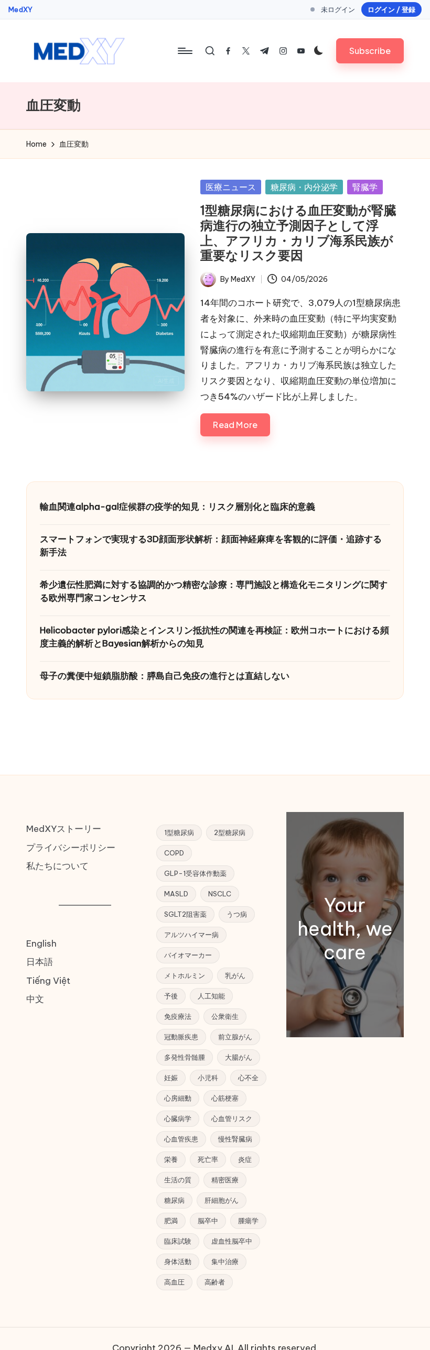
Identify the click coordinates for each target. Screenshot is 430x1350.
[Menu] (184, 50)
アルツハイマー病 (191, 934)
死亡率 (208, 1159)
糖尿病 (174, 1200)
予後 (171, 996)
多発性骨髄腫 (184, 1057)
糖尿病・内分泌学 (304, 187)
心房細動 (177, 1098)
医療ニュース (231, 187)
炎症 (245, 1159)
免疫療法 (177, 1016)
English (41, 943)
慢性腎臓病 (235, 1139)
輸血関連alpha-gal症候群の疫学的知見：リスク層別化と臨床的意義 (177, 506)
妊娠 (171, 1077)
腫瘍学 (248, 1220)
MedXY (20, 9)
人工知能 (211, 996)
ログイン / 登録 (391, 9)
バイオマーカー (188, 955)
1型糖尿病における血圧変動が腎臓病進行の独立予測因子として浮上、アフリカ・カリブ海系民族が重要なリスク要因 (298, 232)
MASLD (176, 894)
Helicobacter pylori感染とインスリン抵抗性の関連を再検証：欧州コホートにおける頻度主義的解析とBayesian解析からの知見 (214, 637)
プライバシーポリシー (70, 847)
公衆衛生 (225, 1016)
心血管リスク (231, 1118)
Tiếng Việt (48, 980)
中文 (35, 999)
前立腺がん (235, 1037)
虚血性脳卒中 (231, 1241)
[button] (370, 50)
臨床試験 (177, 1241)
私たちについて (57, 866)
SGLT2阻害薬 (185, 914)
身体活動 (177, 1261)
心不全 (248, 1077)
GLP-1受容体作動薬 (195, 873)
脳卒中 (208, 1220)
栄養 (171, 1159)
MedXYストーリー (63, 829)
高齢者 (215, 1282)
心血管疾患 (181, 1139)
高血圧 (174, 1282)
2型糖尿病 (229, 832)
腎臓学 (365, 187)
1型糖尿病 (179, 832)
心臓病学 (177, 1118)
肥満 (171, 1220)
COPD (174, 853)
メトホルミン (184, 975)
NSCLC (219, 894)
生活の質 (177, 1180)
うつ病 (237, 914)
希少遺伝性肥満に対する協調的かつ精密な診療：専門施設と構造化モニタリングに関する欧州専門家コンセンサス (214, 591)
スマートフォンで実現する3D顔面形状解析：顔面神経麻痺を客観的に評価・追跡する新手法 (211, 545)
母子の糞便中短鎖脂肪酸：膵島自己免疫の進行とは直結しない (164, 676)
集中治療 (225, 1261)
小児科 (208, 1077)
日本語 (39, 962)
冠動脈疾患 (181, 1037)
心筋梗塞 (225, 1098)
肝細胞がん (222, 1200)
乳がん (235, 975)
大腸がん (238, 1057)
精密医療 (225, 1180)
